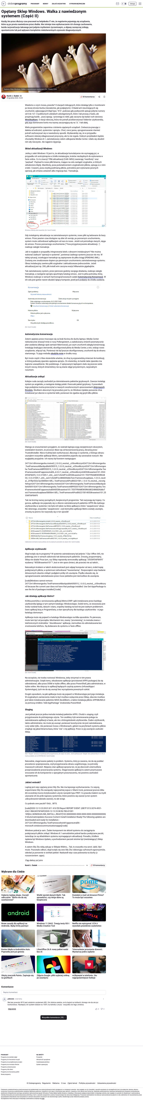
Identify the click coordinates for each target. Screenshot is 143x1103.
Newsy (45, 4)
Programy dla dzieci (7, 1069)
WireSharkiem (31, 119)
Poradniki (39, 1057)
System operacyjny (42, 1064)
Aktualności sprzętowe (43, 1059)
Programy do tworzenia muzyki (10, 1059)
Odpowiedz (12, 1009)
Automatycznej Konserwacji (90, 277)
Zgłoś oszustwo (59, 4)
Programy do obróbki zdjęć (9, 1057)
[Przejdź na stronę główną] (3, 5)
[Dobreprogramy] (19, 3)
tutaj (43, 1098)
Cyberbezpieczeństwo (42, 1062)
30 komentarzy (89, 97)
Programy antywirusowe (8, 1067)
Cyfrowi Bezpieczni (77, 4)
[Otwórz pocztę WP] (117, 3)
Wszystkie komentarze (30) (53, 1017)
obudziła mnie (57, 353)
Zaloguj (132, 4)
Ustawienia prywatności (106, 1083)
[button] (124, 3)
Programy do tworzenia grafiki (10, 1072)
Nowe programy (6, 1074)
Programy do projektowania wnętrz (11, 1062)
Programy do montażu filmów (10, 1064)
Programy (35, 4)
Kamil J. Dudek (13, 96)
